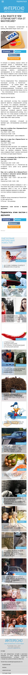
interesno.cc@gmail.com (14, 648)
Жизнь (4, 667)
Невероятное (6, 670)
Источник (3, 230)
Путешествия (6, 673)
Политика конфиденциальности (11, 661)
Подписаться (21, 1)
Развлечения (6, 664)
